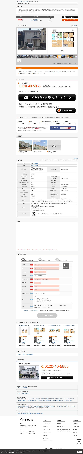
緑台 (64, 400)
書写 (57, 398)
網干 (45, 406)
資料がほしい (51, 305)
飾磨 (24, 407)
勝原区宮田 (72, 398)
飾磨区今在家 (34, 400)
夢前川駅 (68, 342)
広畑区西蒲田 (60, 398)
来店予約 (75, 429)
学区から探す (76, 426)
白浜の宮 (19, 407)
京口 (55, 406)
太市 (53, 406)
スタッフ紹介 (46, 429)
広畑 (37, 407)
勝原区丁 (71, 400)
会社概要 (45, 426)
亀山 (26, 407)
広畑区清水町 (40, 400)
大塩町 (68, 398)
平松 (43, 407)
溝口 (67, 406)
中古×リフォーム (61, 426)
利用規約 (26, 310)
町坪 (38, 19)
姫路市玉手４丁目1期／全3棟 (24, 325)
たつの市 (22, 393)
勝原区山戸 (53, 398)
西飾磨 (31, 407)
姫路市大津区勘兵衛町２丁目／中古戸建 (41, 325)
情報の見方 (76, 158)
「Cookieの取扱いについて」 (13, 452)
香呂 (65, 406)
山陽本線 (31, 20)
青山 (27, 398)
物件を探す (75, 424)
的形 (71, 406)
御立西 (49, 398)
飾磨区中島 (25, 400)
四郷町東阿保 (20, 400)
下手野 (19, 398)
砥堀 (59, 406)
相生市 (19, 393)
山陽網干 (46, 407)
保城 (44, 400)
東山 (31, 400)
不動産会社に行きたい (40, 307)
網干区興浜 (43, 398)
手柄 (29, 407)
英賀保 (35, 20)
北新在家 (67, 400)
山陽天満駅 (39, 342)
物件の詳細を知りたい (40, 305)
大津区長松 (48, 400)
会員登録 (75, 432)
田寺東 (46, 398)
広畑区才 (33, 398)
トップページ (46, 424)
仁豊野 (62, 406)
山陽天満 (40, 407)
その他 (49, 307)
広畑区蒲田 (38, 398)
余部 (51, 406)
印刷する (75, 25)
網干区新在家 (55, 400)
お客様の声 (46, 438)
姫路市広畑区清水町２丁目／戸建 (70, 325)
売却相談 (59, 424)
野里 (57, 406)
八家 (74, 406)
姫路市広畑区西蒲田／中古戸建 (54, 325)
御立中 (51, 400)
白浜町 (65, 398)
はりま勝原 (41, 406)
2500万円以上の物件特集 (22, 387)
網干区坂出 (61, 400)
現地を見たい (63, 305)
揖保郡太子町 (27, 393)
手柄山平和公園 (33, 406)
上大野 (25, 398)
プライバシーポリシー (33, 310)
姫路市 (36, 19)
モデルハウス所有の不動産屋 (63, 430)
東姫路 (25, 406)
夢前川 (34, 407)
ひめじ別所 (20, 406)
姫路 (28, 406)
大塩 (69, 406)
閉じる (79, 451)
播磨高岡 (47, 406)
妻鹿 (22, 407)
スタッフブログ (47, 432)
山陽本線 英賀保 (29, 354)
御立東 (30, 398)
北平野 (22, 398)
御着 (23, 406)
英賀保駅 (23, 342)
